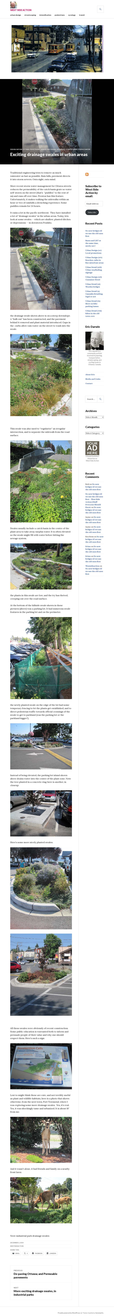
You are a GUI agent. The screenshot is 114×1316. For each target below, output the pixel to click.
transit (82, 15)
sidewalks (61, 149)
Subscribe (92, 212)
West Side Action (20, 10)
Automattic (99, 1313)
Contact (89, 383)
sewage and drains (48, 149)
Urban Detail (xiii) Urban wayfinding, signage (93, 270)
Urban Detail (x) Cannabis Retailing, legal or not (94, 294)
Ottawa (26, 149)
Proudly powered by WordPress (69, 1313)
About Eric (90, 374)
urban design (15, 15)
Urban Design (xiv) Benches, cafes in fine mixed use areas (94, 260)
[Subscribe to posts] (87, 174)
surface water (84, 149)
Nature (19, 149)
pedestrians (60, 15)
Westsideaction (16, 1246)
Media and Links (92, 379)
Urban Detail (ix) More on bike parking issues (92, 303)
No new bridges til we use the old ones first (94, 233)
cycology (72, 15)
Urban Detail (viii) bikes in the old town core (93, 313)
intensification (45, 15)
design (13, 149)
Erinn (88, 546)
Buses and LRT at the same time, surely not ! (93, 243)
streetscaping (30, 15)
